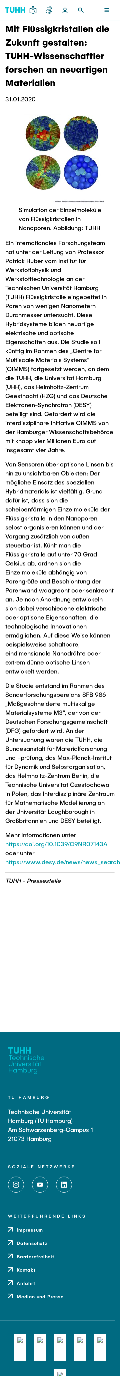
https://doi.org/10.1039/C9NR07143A (56, 844)
